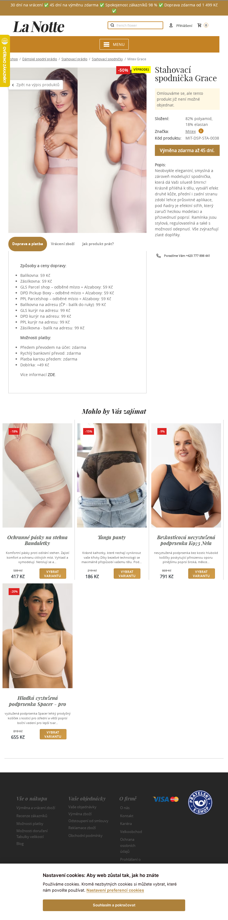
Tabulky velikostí (30, 836)
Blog (20, 843)
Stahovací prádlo (74, 59)
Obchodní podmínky (85, 835)
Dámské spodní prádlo (39, 59)
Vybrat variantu (52, 574)
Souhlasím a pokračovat (114, 905)
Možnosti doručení (32, 830)
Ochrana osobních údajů (127, 845)
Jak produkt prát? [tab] (98, 243)
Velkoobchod (131, 831)
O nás (125, 807)
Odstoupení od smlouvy (88, 820)
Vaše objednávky (82, 806)
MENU (119, 44)
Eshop (13, 59)
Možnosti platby (29, 823)
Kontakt (126, 815)
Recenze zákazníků (31, 815)
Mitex (190, 131)
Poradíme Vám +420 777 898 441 (187, 255)
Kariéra (126, 823)
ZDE (51, 374)
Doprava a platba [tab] (27, 243)
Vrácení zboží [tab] (63, 243)
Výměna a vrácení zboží (35, 807)
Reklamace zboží (82, 827)
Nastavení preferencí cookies (115, 890)
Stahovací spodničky (107, 59)
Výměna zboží (79, 813)
